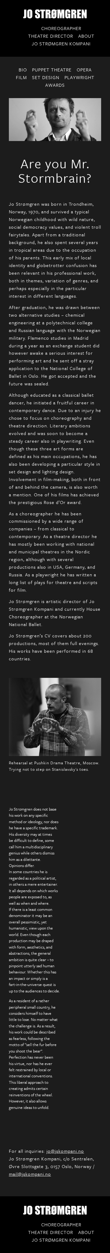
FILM (21, 77)
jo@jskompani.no (65, 1151)
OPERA (84, 69)
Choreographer (61, 28)
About (86, 35)
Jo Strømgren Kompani (61, 43)
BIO (23, 69)
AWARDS (55, 85)
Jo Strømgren (55, 13)
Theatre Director (50, 35)
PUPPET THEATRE (52, 69)
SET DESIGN (45, 77)
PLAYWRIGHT (79, 77)
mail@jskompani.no (30, 1174)
